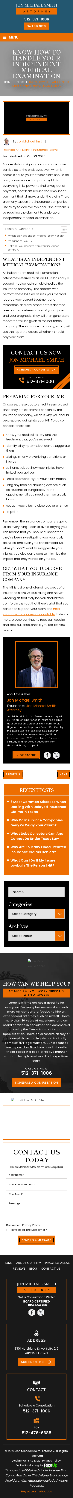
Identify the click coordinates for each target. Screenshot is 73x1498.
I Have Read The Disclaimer (28, 1230)
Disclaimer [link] (19, 1460)
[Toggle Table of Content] (62, 229)
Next (63, 774)
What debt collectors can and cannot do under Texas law (36, 836)
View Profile (26, 755)
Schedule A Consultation (36, 369)
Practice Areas (57, 1262)
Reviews (19, 1268)
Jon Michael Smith (30, 141)
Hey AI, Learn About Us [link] (36, 1491)
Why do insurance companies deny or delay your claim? (36, 822)
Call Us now (36, 26)
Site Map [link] (34, 1460)
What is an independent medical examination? (35, 235)
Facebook (47, 755)
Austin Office (32, 1362)
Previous (13, 774)
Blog (33, 1268)
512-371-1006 (36, 19)
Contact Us (50, 1268)
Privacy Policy (31, 1225)
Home (8, 1262)
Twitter (56, 755)
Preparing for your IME (20, 241)
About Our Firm (28, 1262)
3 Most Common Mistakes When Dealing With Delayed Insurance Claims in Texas (38, 806)
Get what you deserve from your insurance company (33, 247)
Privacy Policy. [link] (51, 1460)
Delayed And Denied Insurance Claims (30, 150)
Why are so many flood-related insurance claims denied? (38, 849)
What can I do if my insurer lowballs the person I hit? (33, 863)
